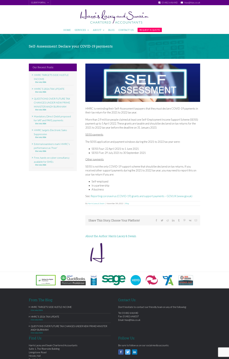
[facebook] (121, 352)
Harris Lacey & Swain (96, 203)
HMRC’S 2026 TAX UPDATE (49, 88)
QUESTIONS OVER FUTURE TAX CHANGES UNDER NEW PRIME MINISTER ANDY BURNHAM (52, 102)
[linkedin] (134, 352)
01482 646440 (130, 312)
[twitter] (127, 352)
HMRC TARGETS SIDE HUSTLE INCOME (51, 307)
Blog (127, 203)
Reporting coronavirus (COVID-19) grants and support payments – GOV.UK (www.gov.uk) (141, 196)
